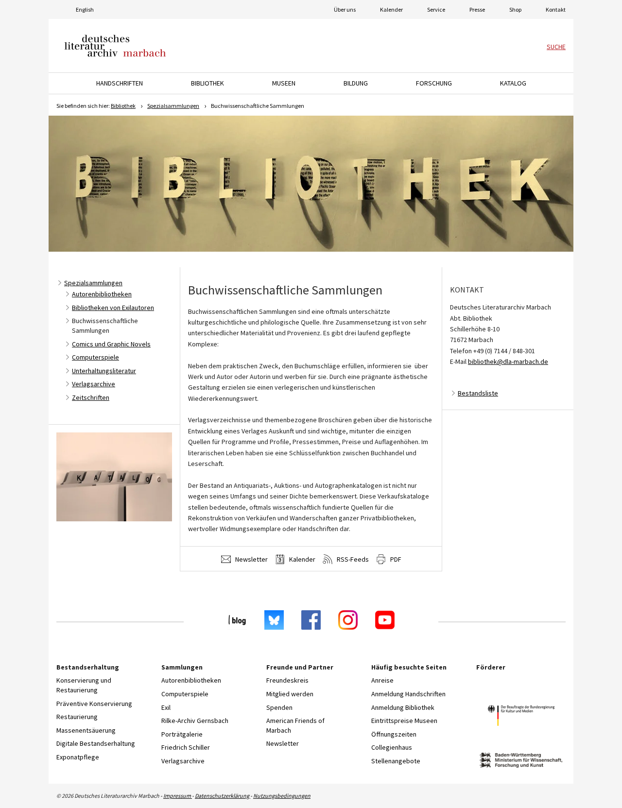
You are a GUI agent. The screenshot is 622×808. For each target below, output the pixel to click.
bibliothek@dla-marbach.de (508, 361)
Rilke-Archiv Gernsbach (194, 720)
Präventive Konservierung (94, 703)
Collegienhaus (391, 747)
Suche (556, 46)
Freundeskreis (287, 680)
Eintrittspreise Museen (404, 720)
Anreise (382, 680)
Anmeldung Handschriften (408, 693)
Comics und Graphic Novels (111, 344)
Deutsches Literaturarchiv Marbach (115, 45)
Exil (166, 707)
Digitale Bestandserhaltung (95, 743)
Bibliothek (123, 105)
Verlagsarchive (93, 383)
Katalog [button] (513, 83)
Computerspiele (95, 357)
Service (436, 9)
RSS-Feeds (352, 559)
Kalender (391, 9)
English (85, 9)
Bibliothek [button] (207, 83)
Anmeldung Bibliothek (402, 707)
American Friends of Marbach (295, 725)
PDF (395, 559)
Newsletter (251, 559)
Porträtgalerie (182, 734)
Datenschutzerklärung (222, 795)
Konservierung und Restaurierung (83, 685)
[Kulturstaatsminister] (521, 717)
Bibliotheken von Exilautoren (113, 307)
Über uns (345, 9)
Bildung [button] (356, 83)
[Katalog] (114, 475)
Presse (477, 9)
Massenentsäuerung (86, 730)
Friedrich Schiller (185, 747)
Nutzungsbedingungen (282, 795)
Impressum (177, 795)
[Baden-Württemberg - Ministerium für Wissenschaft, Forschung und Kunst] (521, 762)
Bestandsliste (478, 393)
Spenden (279, 707)
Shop (515, 9)
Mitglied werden (289, 693)
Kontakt (556, 9)
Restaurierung (77, 716)
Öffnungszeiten (393, 734)
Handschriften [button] (119, 83)
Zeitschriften (90, 397)
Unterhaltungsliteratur (104, 370)
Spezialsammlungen (173, 105)
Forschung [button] (434, 83)
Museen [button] (283, 83)
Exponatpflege (77, 757)
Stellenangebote (395, 760)
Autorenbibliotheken (102, 294)
